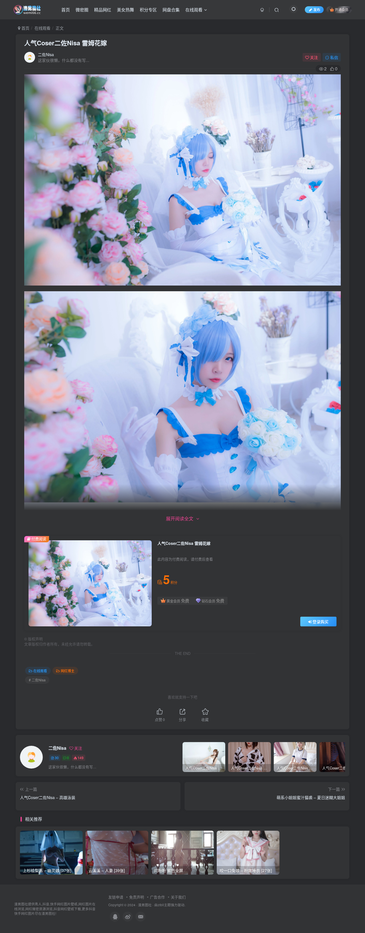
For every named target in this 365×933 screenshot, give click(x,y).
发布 (316, 9)
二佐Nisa (46, 54)
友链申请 (115, 897)
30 (57, 757)
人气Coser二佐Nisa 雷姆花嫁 (65, 42)
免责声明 (136, 897)
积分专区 (148, 10)
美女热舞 (125, 10)
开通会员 (341, 9)
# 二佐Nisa (37, 679)
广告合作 (157, 897)
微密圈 (82, 10)
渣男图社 (145, 905)
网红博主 (67, 670)
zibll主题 (164, 905)
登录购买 (320, 621)
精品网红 (102, 10)
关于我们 (178, 897)
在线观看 (193, 10)
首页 (65, 10)
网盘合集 (171, 10)
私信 (334, 57)
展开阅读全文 (179, 518)
